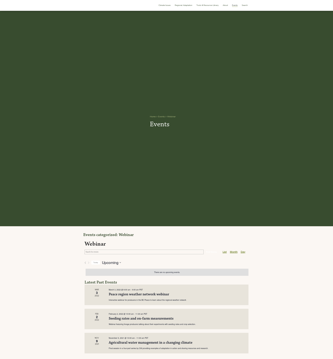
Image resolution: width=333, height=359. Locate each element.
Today (95, 263)
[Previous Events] (85, 263)
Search (245, 5)
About (225, 5)
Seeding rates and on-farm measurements (141, 318)
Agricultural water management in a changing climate (150, 342)
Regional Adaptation (183, 5)
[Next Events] (88, 263)
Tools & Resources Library (207, 5)
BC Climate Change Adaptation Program (99, 5)
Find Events (211, 252)
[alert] (167, 272)
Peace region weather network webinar (139, 294)
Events (235, 5)
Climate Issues (165, 5)
